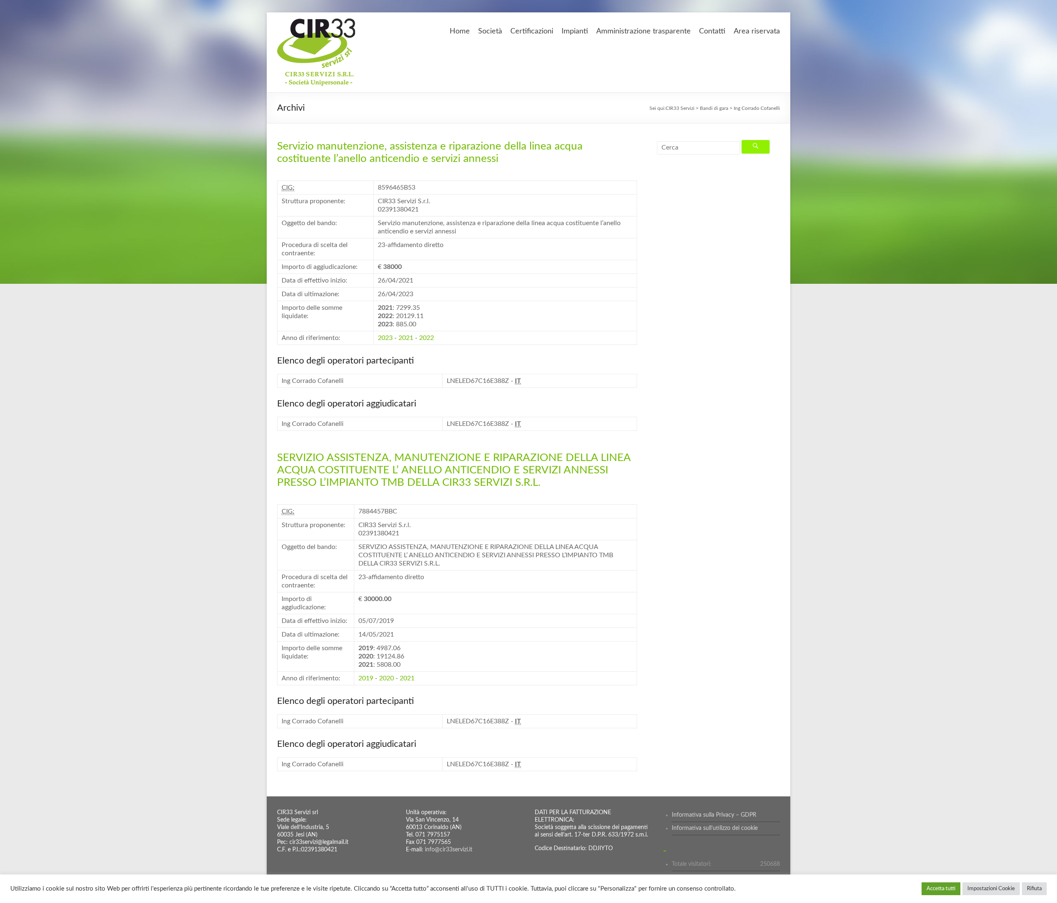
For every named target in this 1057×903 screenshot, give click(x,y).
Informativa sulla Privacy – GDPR (714, 815)
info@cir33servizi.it (448, 850)
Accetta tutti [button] (941, 888)
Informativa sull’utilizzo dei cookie (715, 828)
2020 (386, 678)
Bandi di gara (714, 108)
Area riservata (757, 31)
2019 (365, 678)
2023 (385, 338)
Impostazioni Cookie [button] (991, 888)
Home (460, 31)
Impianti (575, 31)
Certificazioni (531, 31)
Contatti (712, 31)
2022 (426, 338)
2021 (405, 338)
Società (490, 31)
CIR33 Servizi (680, 108)
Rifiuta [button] (1034, 888)
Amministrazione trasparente (643, 31)
